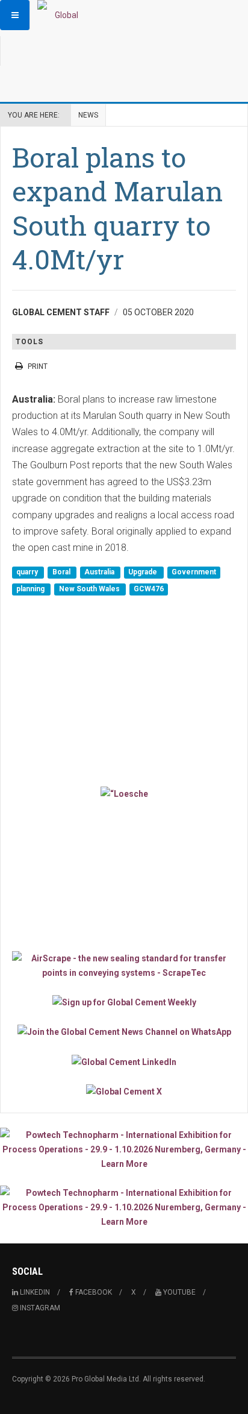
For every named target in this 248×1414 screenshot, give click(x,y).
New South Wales (90, 589)
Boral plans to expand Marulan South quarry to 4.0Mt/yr (117, 208)
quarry (28, 572)
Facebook (92, 1292)
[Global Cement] (61, 15)
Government (194, 572)
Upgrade (143, 572)
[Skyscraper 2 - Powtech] (124, 1207)
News (88, 115)
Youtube (178, 1292)
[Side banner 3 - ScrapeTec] (124, 965)
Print (37, 366)
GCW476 (149, 589)
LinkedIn (34, 1292)
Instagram (39, 1308)
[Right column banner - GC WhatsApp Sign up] (124, 1031)
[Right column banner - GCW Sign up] (124, 1002)
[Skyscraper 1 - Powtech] (124, 1149)
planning (31, 589)
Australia (100, 572)
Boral (62, 572)
